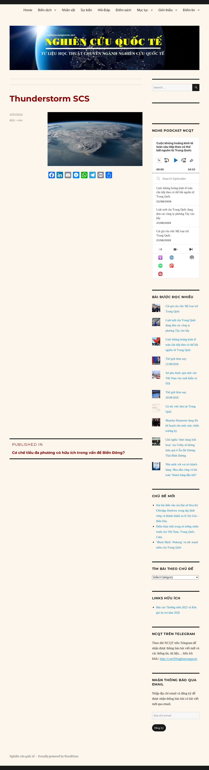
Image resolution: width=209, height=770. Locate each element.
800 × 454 (16, 120)
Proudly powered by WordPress (58, 756)
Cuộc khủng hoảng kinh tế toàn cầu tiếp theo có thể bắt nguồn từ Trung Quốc (175, 192)
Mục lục (142, 10)
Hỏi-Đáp (104, 10)
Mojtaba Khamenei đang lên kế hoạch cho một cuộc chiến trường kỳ (182, 426)
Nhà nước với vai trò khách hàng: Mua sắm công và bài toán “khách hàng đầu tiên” (181, 470)
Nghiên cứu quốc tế (22, 756)
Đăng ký (159, 727)
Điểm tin (189, 10)
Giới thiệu (165, 10)
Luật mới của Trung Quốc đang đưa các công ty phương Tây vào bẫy (175, 214)
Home (27, 10)
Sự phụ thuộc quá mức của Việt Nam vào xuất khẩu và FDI (181, 378)
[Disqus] (76, 259)
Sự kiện (86, 10)
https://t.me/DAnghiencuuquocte (178, 658)
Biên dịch (45, 10)
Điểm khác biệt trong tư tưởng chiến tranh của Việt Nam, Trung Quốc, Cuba (177, 532)
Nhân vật (68, 10)
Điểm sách (123, 10)
